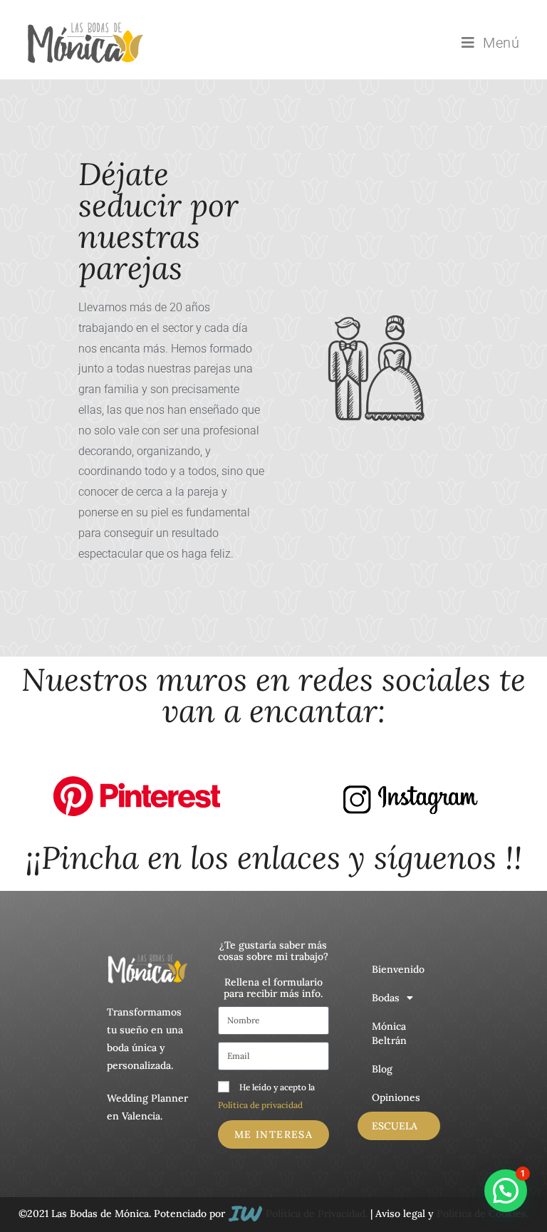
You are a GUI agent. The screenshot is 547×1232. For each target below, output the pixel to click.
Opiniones (396, 1097)
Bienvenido (398, 969)
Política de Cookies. (482, 1213)
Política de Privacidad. (317, 1213)
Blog (382, 1069)
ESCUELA (394, 1125)
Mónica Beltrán (389, 1033)
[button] (505, 1190)
